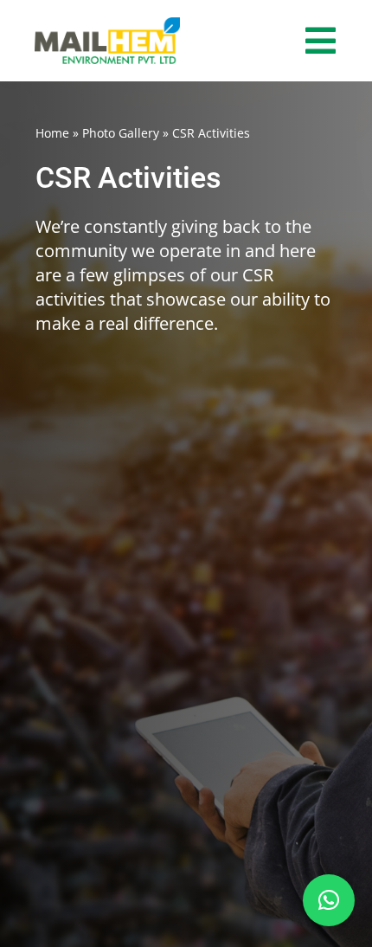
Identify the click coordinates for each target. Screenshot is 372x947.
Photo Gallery (120, 133)
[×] (329, 900)
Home (52, 133)
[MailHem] (107, 25)
